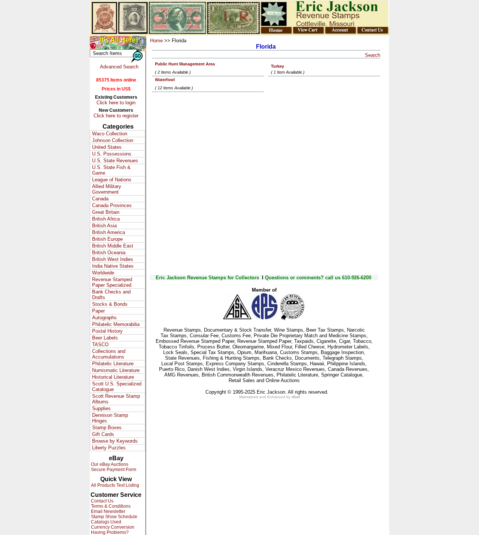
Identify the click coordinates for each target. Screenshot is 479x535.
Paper (98, 311)
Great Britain (105, 212)
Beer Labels (105, 338)
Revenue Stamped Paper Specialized (112, 282)
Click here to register (116, 116)
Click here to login (116, 102)
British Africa (106, 219)
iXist (296, 397)
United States (107, 147)
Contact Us (101, 501)
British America (108, 232)
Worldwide (103, 273)
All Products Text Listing (114, 485)
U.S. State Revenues (115, 160)
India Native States (113, 266)
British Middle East (112, 246)
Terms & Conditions (110, 506)
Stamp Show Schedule (113, 516)
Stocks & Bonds (110, 304)
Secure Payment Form (113, 469)
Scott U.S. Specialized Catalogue (116, 386)
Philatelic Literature (113, 363)
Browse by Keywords (115, 441)
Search (372, 55)
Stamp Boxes (107, 427)
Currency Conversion (112, 527)
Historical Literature (113, 377)
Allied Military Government (106, 189)
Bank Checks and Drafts (111, 294)
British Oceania (108, 252)
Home (156, 40)
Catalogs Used (105, 522)
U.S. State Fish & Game (111, 170)
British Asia (104, 225)
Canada (100, 199)
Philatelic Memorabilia (116, 324)
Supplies (101, 408)
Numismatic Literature (116, 370)
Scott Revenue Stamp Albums (116, 399)
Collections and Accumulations (108, 354)
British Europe (107, 239)
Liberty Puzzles (109, 448)
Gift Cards (103, 434)
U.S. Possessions (111, 154)
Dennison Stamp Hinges (110, 418)
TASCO (100, 344)
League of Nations (111, 179)
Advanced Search (119, 67)
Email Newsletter (107, 511)
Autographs (104, 317)
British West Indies (112, 259)
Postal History (107, 331)
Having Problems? (109, 532)
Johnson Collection (112, 140)
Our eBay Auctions (109, 464)
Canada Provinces (112, 205)
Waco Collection (109, 133)
